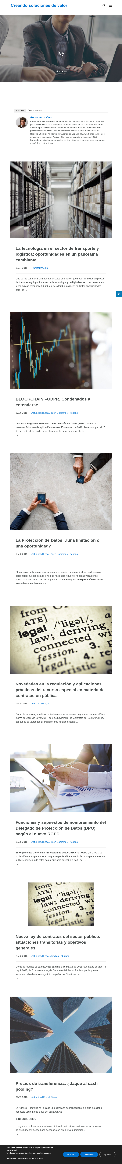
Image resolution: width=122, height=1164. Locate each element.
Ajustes (107, 1154)
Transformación (39, 268)
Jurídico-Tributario (59, 956)
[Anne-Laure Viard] (22, 118)
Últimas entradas (35, 110)
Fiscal (54, 1097)
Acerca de (20, 110)
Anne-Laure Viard (41, 117)
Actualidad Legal (40, 413)
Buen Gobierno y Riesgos (64, 413)
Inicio (57, 71)
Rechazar (89, 1154)
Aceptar (71, 1154)
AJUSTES (39, 1158)
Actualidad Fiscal (40, 1097)
